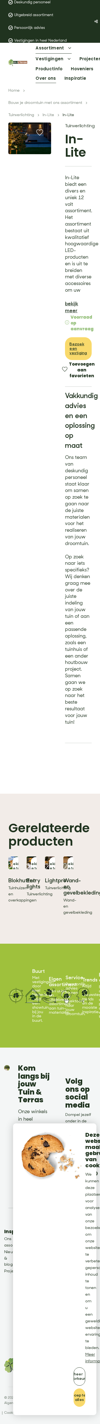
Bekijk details (17, 866)
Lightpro (55, 880)
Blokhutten (22, 880)
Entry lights (33, 883)
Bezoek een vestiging (78, 348)
